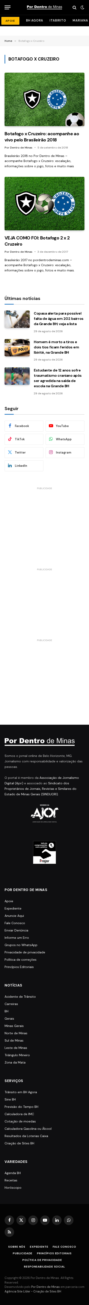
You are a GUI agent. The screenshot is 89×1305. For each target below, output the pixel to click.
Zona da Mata (15, 1062)
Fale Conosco (15, 923)
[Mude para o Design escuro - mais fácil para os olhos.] (81, 7)
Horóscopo (13, 1188)
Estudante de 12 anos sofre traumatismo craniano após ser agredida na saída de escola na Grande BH (58, 378)
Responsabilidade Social (44, 1266)
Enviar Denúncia (16, 930)
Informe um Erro (17, 938)
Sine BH (10, 1099)
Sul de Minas (14, 1040)
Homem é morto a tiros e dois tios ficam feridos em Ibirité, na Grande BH (56, 347)
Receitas (11, 1180)
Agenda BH (13, 1173)
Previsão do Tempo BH (21, 1107)
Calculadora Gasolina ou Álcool (28, 1129)
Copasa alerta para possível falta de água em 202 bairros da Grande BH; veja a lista (59, 318)
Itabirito (58, 20)
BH (6, 1011)
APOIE (10, 21)
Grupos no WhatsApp (21, 945)
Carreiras (11, 1004)
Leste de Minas (16, 1048)
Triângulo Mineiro (17, 1055)
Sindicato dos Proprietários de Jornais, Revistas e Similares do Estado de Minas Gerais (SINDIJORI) (40, 788)
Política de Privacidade (42, 1260)
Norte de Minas (16, 1033)
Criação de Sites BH (19, 1143)
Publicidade (22, 1253)
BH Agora (34, 20)
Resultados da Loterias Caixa (26, 1136)
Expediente (13, 908)
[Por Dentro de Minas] (44, 7)
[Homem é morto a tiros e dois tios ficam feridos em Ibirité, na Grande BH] (17, 347)
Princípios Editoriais (19, 967)
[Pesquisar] (74, 7)
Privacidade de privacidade (25, 952)
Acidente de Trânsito (20, 997)
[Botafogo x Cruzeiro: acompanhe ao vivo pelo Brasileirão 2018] (44, 99)
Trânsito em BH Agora (21, 1092)
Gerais (9, 1018)
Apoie (9, 901)
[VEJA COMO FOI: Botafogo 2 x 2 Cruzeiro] (44, 203)
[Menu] (7, 7)
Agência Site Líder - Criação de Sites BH (33, 1291)
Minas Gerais (14, 1026)
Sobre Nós (16, 1247)
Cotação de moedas (20, 1121)
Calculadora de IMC (19, 1114)
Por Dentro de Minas (45, 1287)
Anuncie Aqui (14, 916)
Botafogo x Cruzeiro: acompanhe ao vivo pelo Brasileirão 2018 (42, 137)
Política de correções (21, 960)
